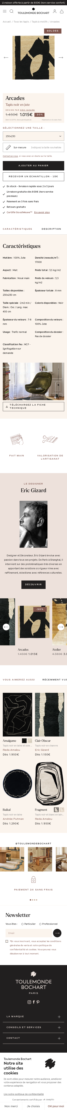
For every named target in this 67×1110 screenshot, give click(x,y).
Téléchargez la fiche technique (28, 406)
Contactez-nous (10, 156)
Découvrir (33, 584)
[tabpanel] (33, 884)
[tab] (30, 900)
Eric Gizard (27, 110)
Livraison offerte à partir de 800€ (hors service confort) (33, 2)
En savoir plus (42, 212)
